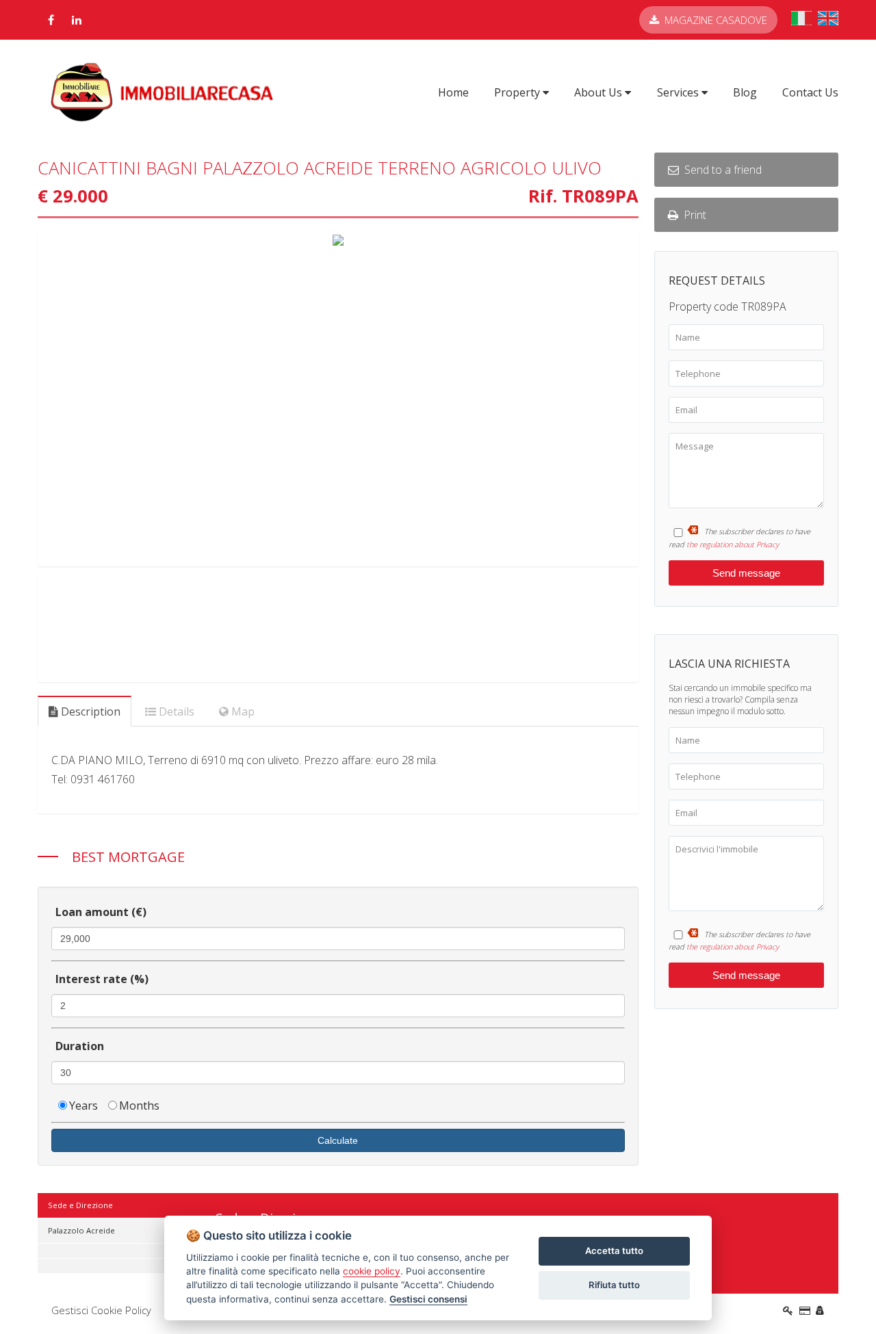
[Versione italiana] (801, 21)
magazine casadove (716, 20)
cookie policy (371, 1271)
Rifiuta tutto (614, 1284)
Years (83, 1105)
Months (139, 1105)
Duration (79, 1046)
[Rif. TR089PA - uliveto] (338, 399)
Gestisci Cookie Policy (101, 1310)
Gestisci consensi (428, 1299)
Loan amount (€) (100, 911)
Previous (20, 399)
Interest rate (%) (102, 978)
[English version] (828, 21)
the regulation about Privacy (732, 544)
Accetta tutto (614, 1250)
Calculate (338, 1140)
